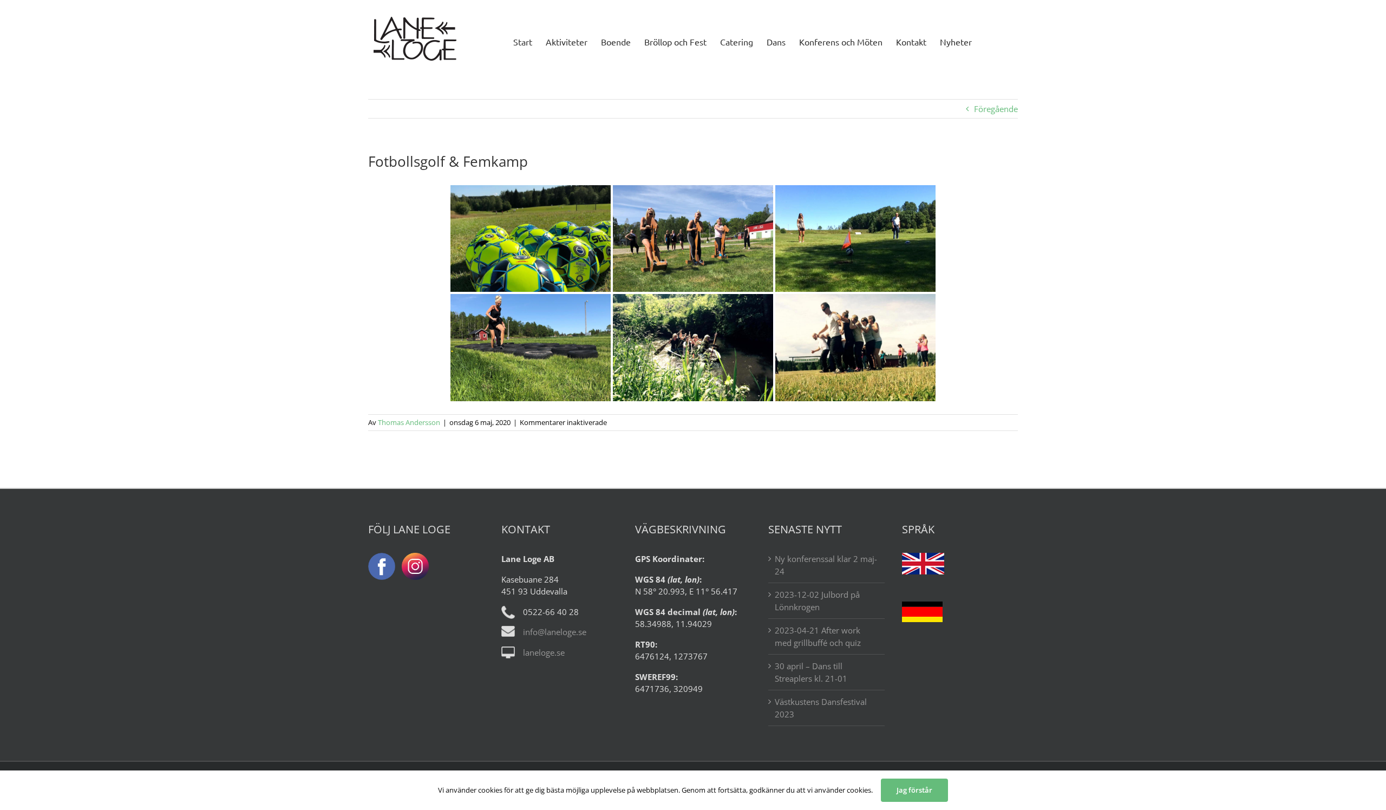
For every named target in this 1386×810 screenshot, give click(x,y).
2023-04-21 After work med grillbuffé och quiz (818, 636)
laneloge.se (544, 652)
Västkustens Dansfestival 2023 (821, 708)
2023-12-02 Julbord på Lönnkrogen (817, 600)
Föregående (996, 108)
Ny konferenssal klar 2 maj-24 (826, 565)
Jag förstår (914, 790)
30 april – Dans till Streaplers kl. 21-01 (811, 672)
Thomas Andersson (409, 422)
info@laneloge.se (554, 631)
